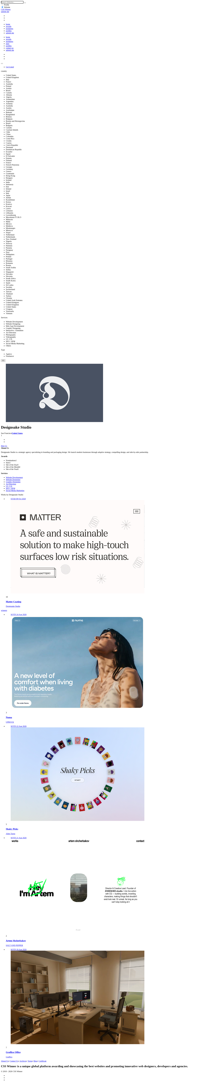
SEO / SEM (10, 488)
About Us (5, 1061)
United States (17, 433)
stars (7, 44)
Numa (9, 717)
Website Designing (13, 480)
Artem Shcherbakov (16, 940)
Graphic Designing (13, 482)
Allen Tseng (10, 834)
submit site (5, 12)
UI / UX (9, 486)
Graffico (9, 1057)
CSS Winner (6, 9)
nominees (9, 29)
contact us (9, 48)
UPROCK (10, 722)
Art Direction (11, 484)
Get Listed (10, 67)
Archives (22, 1061)
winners (4, 610)
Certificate (42, 1061)
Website (7, 7)
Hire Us (4, 446)
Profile (6, 5)
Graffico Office (13, 1052)
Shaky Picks (12, 829)
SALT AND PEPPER (14, 945)
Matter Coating (13, 601)
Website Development (14, 477)
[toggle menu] (2, 63)
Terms (30, 1061)
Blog (35, 1061)
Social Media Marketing (15, 491)
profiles (9, 31)
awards (8, 26)
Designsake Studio (13, 606)
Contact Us (14, 1061)
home (8, 24)
